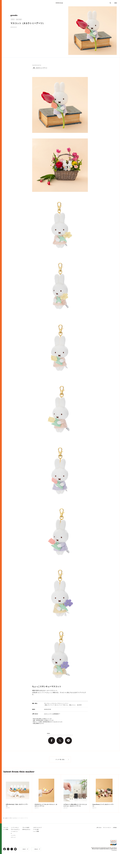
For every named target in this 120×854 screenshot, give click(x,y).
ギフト (12, 19)
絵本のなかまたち (26, 829)
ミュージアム (13, 835)
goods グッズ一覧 (8, 818)
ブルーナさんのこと (15, 829)
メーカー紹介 (36, 829)
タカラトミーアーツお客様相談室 (51, 713)
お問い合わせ (98, 827)
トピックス (5, 827)
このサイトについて (37, 827)
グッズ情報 (5, 829)
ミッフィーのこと (15, 827)
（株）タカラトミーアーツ (39, 68)
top (3, 818)
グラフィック (13, 837)
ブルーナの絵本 (25, 827)
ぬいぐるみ (18, 19)
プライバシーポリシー (107, 827)
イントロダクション (14, 831)
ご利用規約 (115, 827)
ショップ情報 (36, 831)
